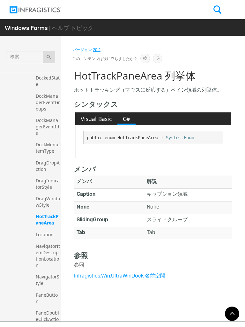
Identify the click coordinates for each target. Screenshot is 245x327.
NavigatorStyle (47, 280)
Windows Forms (26, 27)
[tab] (96, 118)
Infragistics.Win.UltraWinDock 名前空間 (119, 276)
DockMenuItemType (48, 147)
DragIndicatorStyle (48, 184)
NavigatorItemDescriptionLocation (48, 255)
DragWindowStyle (48, 201)
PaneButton (47, 298)
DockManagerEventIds (47, 126)
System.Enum (180, 137)
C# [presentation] (126, 119)
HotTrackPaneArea (47, 219)
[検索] (49, 57)
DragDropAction (48, 166)
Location (45, 235)
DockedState (48, 81)
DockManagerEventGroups (48, 102)
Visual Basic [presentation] (96, 119)
